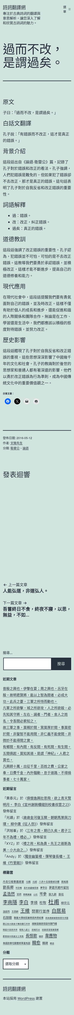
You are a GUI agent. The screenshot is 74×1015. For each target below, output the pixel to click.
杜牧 (42, 903)
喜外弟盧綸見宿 (31, 888)
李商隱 (10, 902)
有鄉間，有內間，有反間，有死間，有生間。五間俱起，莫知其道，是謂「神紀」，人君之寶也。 (37, 753)
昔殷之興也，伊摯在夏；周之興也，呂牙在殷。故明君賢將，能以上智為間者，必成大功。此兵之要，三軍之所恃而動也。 (35, 695)
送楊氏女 (36, 930)
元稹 (28, 881)
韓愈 (36, 942)
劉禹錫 (64, 881)
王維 (25, 911)
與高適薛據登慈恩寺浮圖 (56, 918)
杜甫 (53, 902)
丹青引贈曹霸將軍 (13, 881)
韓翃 (52, 943)
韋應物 (51, 935)
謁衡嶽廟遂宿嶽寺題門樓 (44, 923)
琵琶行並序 (41, 911)
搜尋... (8, 653)
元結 (34, 881)
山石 (35, 894)
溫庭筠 (6, 911)
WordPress (26, 998)
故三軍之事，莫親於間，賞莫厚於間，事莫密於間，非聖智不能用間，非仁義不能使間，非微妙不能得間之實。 (37, 734)
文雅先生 (16, 443)
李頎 (34, 902)
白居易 (59, 911)
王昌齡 (15, 911)
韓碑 (45, 943)
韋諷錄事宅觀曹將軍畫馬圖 (16, 943)
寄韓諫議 (27, 894)
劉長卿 (8, 887)
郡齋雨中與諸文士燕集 (13, 936)
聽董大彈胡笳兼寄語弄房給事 (28, 917)
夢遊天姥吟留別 (59, 887)
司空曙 (19, 888)
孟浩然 (9, 893)
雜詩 (41, 936)
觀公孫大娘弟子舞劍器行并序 (16, 924)
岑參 (43, 894)
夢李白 (43, 887)
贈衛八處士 (24, 930)
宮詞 (19, 894)
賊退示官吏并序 (10, 930)
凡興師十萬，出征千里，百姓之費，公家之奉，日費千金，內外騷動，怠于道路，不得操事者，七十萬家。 (37, 772)
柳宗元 (65, 903)
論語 (26, 448)
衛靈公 (15, 448)
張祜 (61, 894)
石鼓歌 (7, 917)
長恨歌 (31, 935)
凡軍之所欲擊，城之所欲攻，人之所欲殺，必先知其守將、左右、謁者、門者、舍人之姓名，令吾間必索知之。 (37, 714)
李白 (23, 902)
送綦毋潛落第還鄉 (50, 930)
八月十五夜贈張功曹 (49, 881)
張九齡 (53, 894)
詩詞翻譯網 (14, 7)
